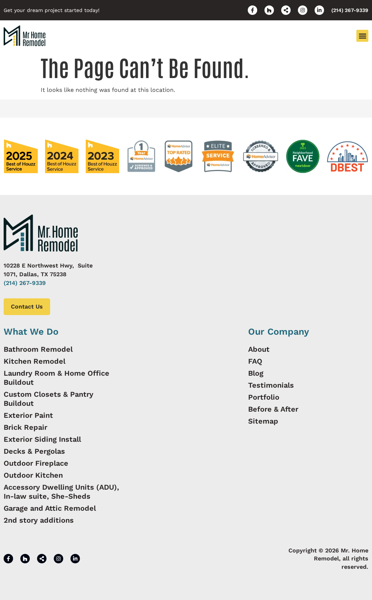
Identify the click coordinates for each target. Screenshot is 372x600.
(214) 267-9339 (25, 282)
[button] (362, 36)
